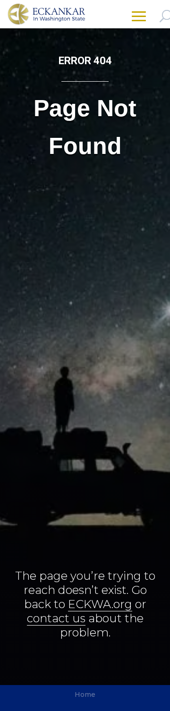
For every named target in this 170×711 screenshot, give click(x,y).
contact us (56, 618)
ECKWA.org (100, 604)
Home (85, 694)
